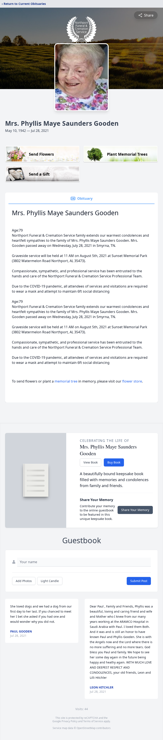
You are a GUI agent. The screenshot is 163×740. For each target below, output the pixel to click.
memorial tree (66, 381)
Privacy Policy (69, 721)
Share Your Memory (135, 510)
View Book (90, 462)
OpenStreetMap (86, 728)
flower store (132, 381)
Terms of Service (93, 721)
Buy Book (113, 462)
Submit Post (138, 581)
